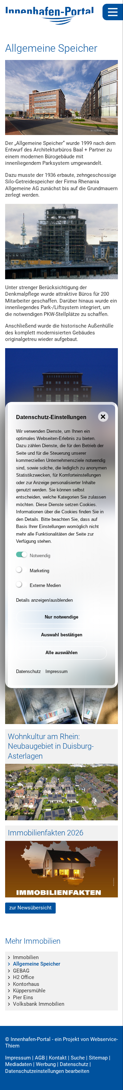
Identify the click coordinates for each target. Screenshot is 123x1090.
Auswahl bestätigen (61, 634)
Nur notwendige (61, 617)
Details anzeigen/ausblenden (44, 600)
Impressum (56, 671)
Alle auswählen (61, 652)
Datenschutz (28, 671)
